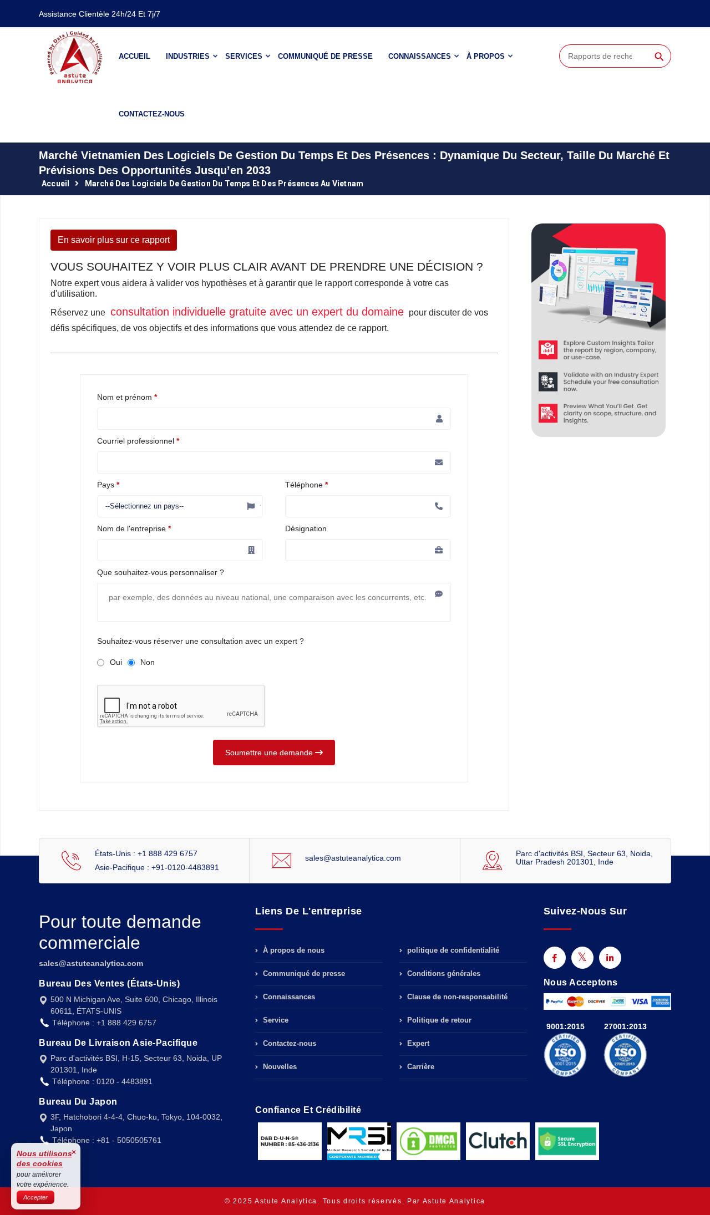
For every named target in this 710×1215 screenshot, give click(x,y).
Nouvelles (279, 1067)
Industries (188, 56)
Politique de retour (438, 1020)
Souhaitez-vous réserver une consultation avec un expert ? (200, 641)
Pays (108, 484)
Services (243, 56)
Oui (116, 662)
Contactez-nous (152, 114)
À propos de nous (292, 950)
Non (147, 662)
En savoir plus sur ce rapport (114, 240)
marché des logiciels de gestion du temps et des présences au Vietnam (224, 183)
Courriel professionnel (138, 440)
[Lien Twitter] (582, 958)
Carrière (419, 1067)
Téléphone (306, 484)
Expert (417, 1043)
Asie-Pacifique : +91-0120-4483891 (157, 867)
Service (274, 1020)
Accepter (35, 1197)
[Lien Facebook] (555, 958)
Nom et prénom (127, 397)
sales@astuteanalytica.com (353, 857)
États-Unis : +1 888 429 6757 (146, 853)
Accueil (134, 56)
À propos (485, 56)
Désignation (306, 528)
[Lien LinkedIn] (610, 958)
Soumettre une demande (270, 752)
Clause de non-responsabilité (456, 997)
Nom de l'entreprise (134, 528)
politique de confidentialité (452, 950)
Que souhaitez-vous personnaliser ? (160, 572)
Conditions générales (442, 973)
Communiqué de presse (325, 56)
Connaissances (419, 56)
